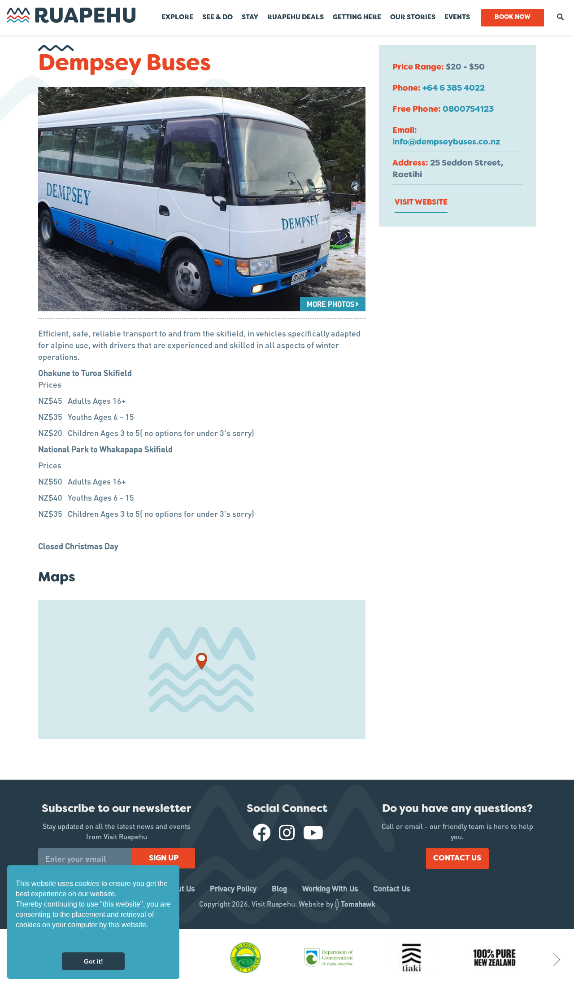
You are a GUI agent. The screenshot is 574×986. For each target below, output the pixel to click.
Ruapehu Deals (295, 17)
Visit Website (421, 202)
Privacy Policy (233, 888)
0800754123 (468, 109)
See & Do (217, 17)
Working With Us (330, 888)
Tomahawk (358, 903)
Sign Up (163, 858)
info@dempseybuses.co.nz (446, 142)
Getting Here (357, 17)
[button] (17, 940)
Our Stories (412, 17)
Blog (279, 888)
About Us (179, 888)
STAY (250, 17)
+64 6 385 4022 (453, 88)
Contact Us (457, 858)
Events (457, 17)
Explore (177, 17)
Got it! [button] (93, 961)
